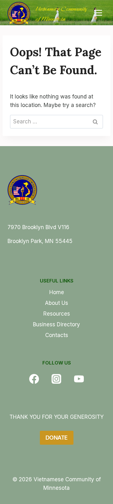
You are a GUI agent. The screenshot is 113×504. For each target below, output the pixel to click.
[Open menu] (97, 12)
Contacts (56, 335)
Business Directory (56, 324)
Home (56, 292)
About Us (56, 303)
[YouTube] (79, 378)
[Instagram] (56, 378)
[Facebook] (34, 378)
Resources (56, 314)
